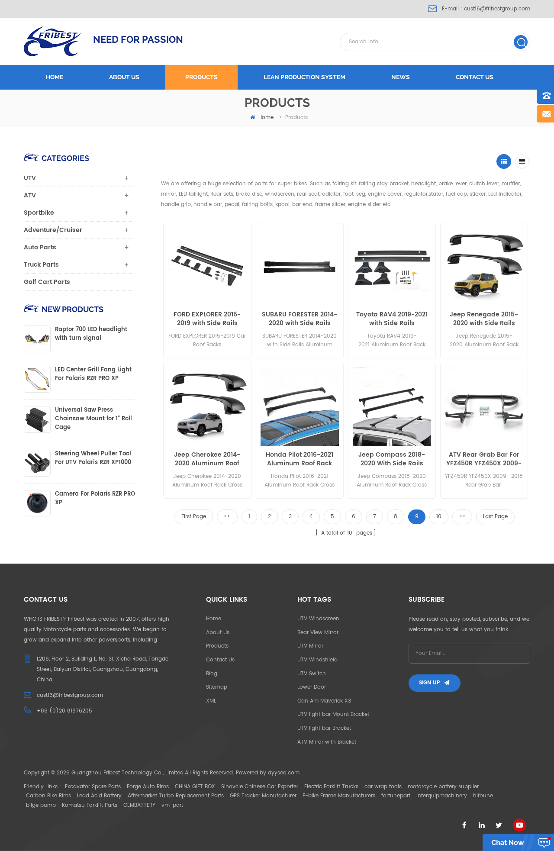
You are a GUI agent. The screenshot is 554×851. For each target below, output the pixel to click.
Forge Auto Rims (148, 787)
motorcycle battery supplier (443, 787)
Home (54, 77)
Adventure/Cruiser (53, 230)
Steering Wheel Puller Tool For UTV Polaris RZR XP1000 (93, 458)
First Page (193, 517)
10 (438, 517)
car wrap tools (383, 787)
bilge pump (41, 805)
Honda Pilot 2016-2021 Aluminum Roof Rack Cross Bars (299, 459)
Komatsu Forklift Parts (89, 805)
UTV (30, 178)
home (266, 117)
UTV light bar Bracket (324, 728)
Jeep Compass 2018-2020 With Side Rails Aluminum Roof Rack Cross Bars (391, 459)
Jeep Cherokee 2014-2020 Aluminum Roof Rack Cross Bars (207, 459)
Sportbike (39, 213)
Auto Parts (40, 247)
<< (227, 517)
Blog (211, 674)
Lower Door (311, 687)
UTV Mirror (310, 646)
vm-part (172, 805)
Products (201, 77)
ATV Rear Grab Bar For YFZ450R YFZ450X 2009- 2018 (484, 459)
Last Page (495, 517)
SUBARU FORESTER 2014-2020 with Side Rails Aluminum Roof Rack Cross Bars (299, 319)
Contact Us (220, 660)
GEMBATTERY (139, 805)
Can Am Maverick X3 (324, 701)
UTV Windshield (317, 660)
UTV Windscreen (318, 619)
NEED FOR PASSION (138, 39)
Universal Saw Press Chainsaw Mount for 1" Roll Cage (93, 419)
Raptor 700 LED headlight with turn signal (91, 334)
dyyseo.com (284, 773)
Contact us (474, 77)
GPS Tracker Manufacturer (263, 796)
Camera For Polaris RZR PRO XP (95, 498)
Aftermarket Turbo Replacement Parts (176, 796)
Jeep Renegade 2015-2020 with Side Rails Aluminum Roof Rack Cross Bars (484, 319)
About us (124, 77)
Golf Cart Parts (47, 282)
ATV (30, 195)
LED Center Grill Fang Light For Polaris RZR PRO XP (93, 374)
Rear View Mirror (317, 633)
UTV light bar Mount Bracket (333, 714)
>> (462, 517)
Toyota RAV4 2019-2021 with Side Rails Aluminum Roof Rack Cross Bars (392, 319)
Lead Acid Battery (99, 796)
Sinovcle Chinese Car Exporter (259, 787)
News (400, 77)
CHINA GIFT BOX (195, 787)
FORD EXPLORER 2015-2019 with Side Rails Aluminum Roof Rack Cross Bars (207, 319)
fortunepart (395, 796)
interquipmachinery (441, 796)
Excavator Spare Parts (93, 787)
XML (211, 701)
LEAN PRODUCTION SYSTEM (304, 77)
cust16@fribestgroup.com (497, 9)
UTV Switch (311, 674)
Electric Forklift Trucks (331, 787)
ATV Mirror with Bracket (326, 742)
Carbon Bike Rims (48, 796)
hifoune (483, 796)
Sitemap (216, 687)
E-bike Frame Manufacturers (339, 796)
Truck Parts (41, 265)
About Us (217, 633)
